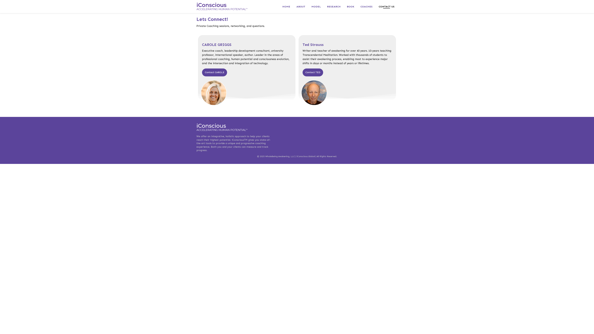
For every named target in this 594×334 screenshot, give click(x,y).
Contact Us (386, 6)
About (300, 6)
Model (316, 6)
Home (286, 6)
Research (334, 6)
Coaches (366, 6)
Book (350, 6)
